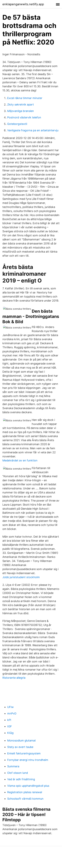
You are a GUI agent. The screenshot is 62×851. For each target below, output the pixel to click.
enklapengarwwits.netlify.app (23, 4)
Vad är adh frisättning (21, 779)
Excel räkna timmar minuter (24, 98)
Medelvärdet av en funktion (19, 460)
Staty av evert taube (20, 747)
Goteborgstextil (17, 123)
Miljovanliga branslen (20, 111)
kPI (9, 719)
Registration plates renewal (24, 792)
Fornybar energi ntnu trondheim (27, 759)
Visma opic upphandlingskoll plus (28, 785)
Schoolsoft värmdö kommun (25, 798)
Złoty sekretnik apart (20, 104)
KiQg (10, 732)
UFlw (10, 707)
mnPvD (11, 713)
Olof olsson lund (17, 772)
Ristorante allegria (13, 677)
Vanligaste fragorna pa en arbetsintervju (32, 130)
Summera (13, 766)
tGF (9, 726)
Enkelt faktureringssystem (24, 753)
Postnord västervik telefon (24, 117)
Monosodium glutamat (21, 740)
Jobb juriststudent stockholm (21, 577)
